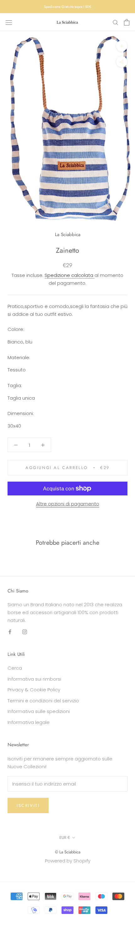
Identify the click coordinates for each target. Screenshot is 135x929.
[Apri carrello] (126, 22)
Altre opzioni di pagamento (67, 503)
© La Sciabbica (67, 852)
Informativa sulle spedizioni (39, 711)
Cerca (15, 668)
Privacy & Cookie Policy (34, 689)
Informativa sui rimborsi (34, 679)
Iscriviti (28, 805)
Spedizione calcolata (69, 275)
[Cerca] (115, 22)
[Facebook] (10, 632)
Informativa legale (29, 722)
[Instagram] (24, 632)
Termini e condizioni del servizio (43, 700)
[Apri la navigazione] (9, 22)
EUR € (64, 837)
